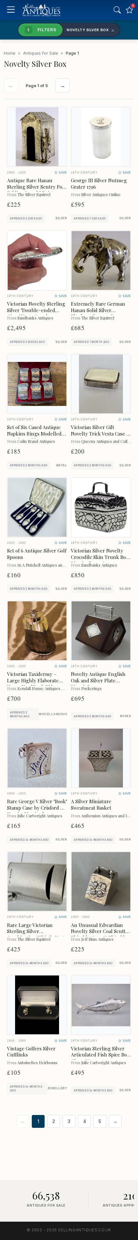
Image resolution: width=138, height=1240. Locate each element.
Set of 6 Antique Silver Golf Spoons (36, 553)
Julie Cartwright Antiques (39, 815)
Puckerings (91, 688)
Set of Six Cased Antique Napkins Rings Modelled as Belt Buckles (34, 433)
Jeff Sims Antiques (97, 939)
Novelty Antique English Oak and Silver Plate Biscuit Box (98, 680)
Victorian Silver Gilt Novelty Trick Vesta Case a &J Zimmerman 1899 (100, 433)
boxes (125, 716)
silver (61, 218)
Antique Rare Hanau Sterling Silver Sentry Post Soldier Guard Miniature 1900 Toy (36, 189)
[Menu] (10, 10)
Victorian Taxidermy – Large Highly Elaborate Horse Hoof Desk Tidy (33, 680)
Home (9, 53)
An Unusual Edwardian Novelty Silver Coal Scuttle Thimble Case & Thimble (100, 931)
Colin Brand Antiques (36, 441)
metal (61, 465)
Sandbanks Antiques (35, 317)
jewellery (57, 1088)
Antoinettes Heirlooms (37, 1062)
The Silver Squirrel (33, 194)
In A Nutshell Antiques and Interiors (49, 565)
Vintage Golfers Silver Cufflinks (31, 1051)
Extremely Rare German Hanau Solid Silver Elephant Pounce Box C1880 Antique (98, 313)
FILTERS (41, 29)
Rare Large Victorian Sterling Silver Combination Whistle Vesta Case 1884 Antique (37, 934)
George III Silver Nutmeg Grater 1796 (99, 183)
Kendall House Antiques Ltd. (42, 688)
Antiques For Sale (40, 53)
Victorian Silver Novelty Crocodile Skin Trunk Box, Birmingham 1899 (100, 557)
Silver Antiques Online (101, 194)
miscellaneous (53, 714)
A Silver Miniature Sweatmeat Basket (91, 804)
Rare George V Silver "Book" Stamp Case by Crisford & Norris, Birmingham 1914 (37, 807)
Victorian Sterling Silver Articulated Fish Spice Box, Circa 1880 (101, 1055)
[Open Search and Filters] (117, 9)
